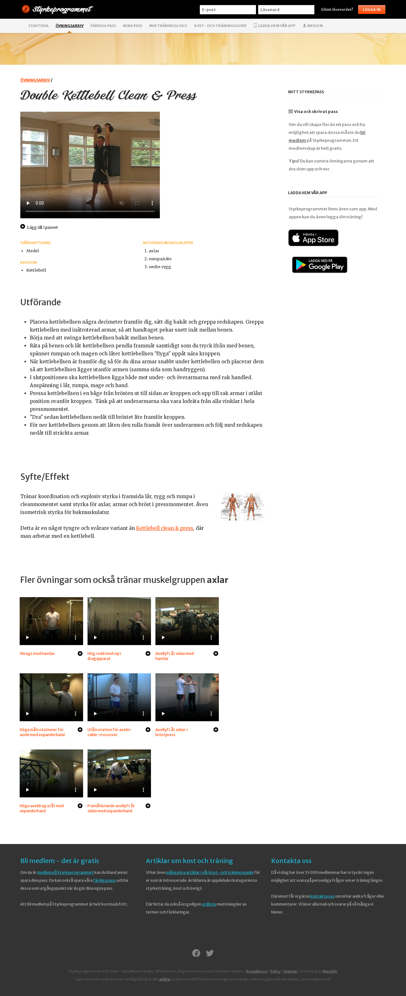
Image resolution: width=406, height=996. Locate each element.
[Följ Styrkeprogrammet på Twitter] (210, 954)
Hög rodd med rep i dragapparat (104, 656)
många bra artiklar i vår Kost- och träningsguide (209, 872)
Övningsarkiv (69, 25)
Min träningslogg (168, 25)
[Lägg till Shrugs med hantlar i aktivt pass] (80, 654)
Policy (275, 971)
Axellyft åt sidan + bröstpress (172, 732)
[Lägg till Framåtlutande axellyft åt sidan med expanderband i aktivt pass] (148, 806)
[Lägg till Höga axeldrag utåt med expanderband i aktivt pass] (80, 806)
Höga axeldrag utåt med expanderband (42, 808)
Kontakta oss (291, 861)
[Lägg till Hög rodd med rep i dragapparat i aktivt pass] (148, 654)
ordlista (209, 904)
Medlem (314, 25)
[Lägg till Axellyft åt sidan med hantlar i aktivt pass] (215, 654)
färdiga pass (104, 880)
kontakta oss (322, 896)
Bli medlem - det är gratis (59, 861)
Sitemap (290, 971)
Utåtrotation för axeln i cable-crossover (109, 732)
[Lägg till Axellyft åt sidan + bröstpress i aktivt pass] (215, 730)
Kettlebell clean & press (164, 528)
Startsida (39, 25)
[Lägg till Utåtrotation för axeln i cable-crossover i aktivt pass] (148, 730)
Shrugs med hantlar (37, 653)
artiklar (165, 979)
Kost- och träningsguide (220, 25)
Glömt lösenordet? (337, 10)
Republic (330, 971)
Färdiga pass (103, 25)
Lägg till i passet (42, 227)
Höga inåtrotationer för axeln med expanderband (42, 732)
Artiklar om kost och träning (189, 861)
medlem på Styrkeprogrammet (65, 872)
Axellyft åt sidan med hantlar (174, 656)
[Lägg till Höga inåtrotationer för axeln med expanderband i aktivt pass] (80, 730)
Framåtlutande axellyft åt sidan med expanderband (111, 808)
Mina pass (132, 25)
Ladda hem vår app (277, 25)
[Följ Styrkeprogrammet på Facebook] (196, 954)
